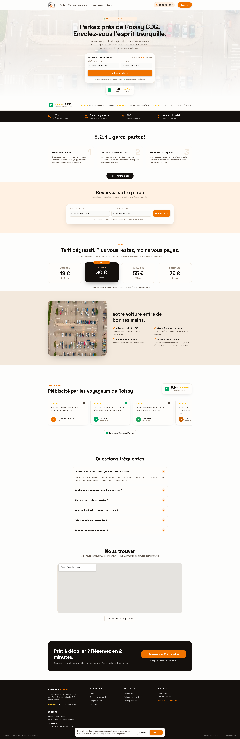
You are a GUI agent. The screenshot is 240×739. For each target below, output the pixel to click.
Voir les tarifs (161, 213)
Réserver (185, 5)
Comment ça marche (77, 5)
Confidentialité (231, 735)
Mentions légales (211, 735)
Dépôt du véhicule (78, 209)
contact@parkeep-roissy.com (60, 726)
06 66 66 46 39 (54, 723)
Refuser (143, 732)
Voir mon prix (118, 73)
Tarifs (62, 5)
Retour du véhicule (121, 209)
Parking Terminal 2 (131, 697)
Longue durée (96, 5)
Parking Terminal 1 (131, 693)
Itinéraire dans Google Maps (120, 618)
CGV (221, 735)
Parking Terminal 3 (131, 700)
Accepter (156, 732)
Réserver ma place (120, 175)
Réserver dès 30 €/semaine (164, 654)
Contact (110, 5)
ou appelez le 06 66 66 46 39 (163, 660)
